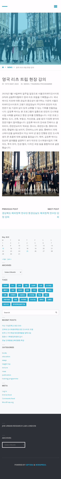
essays (4, 360)
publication (6, 375)
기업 (26, 285)
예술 (39, 295)
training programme (41, 84)
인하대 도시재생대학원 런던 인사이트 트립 (17, 329)
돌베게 (6, 290)
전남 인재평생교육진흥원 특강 (13, 340)
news (9, 67)
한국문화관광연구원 (19, 304)
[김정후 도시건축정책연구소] (4, 6)
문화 (27, 290)
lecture (5, 367)
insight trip (6, 364)
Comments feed (8, 398)
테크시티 (6, 304)
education (6, 356)
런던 (13, 290)
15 (3, 248)
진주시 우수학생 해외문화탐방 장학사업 (16, 333)
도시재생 (48, 285)
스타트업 (31, 295)
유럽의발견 (7, 299)
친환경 (50, 299)
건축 (19, 285)
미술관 (42, 290)
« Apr (4, 259)
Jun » (9, 259)
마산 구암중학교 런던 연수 (11, 325)
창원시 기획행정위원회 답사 (12, 336)
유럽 (46, 295)
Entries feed (7, 395)
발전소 (50, 290)
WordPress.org (7, 402)
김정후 (33, 285)
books (4, 353)
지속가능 (33, 299)
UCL (12, 285)
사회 (5, 295)
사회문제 (13, 295)
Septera (29, 465)
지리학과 (23, 299)
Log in (4, 391)
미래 (34, 290)
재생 (15, 299)
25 (27, 251)
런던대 (20, 290)
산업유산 (22, 295)
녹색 (40, 285)
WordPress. (41, 465)
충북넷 (42, 299)
